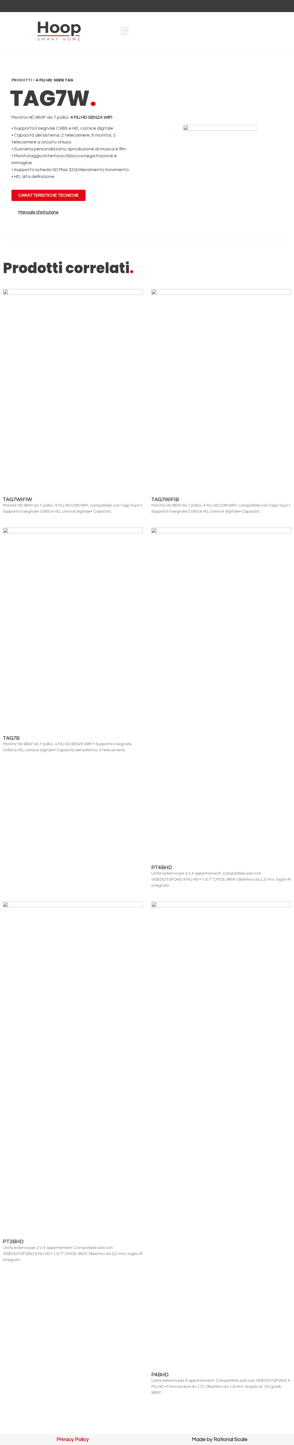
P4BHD (160, 1374)
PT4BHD (161, 867)
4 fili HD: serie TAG (54, 80)
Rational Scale (230, 1439)
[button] (125, 31)
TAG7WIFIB (165, 499)
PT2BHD (13, 1241)
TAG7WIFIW (17, 499)
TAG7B (11, 738)
